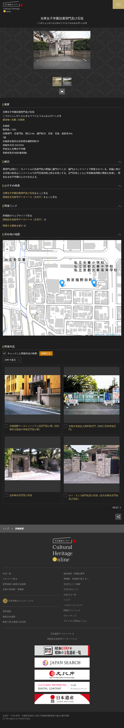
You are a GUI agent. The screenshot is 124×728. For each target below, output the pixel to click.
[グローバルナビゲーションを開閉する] (118, 4)
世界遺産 (7, 611)
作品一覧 (7, 573)
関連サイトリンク (72, 610)
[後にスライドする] (117, 507)
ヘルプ (67, 600)
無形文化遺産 (9, 616)
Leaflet (96, 334)
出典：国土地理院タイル (110, 334)
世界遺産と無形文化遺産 (14, 584)
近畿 (13, 120)
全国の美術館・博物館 (13, 589)
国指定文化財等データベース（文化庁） (23, 197)
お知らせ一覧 (70, 594)
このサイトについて (73, 605)
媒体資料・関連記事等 (74, 573)
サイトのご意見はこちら (75, 621)
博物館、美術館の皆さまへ (76, 579)
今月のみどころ (71, 589)
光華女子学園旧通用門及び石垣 (18, 193)
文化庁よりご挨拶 (72, 584)
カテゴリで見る (10, 579)
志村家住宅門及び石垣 (21, 495)
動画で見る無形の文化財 (14, 622)
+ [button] (7, 244)
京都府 (21, 120)
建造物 (6, 120)
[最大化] (7, 256)
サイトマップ (70, 615)
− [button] (7, 249)
